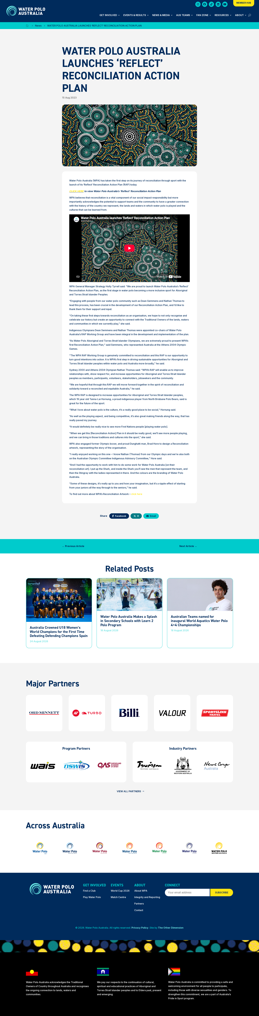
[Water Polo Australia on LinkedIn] (218, 5)
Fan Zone (202, 15)
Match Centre (118, 897)
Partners (139, 903)
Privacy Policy (139, 927)
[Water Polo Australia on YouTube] (225, 5)
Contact (138, 910)
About (239, 15)
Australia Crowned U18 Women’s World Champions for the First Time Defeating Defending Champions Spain (59, 631)
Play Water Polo (92, 897)
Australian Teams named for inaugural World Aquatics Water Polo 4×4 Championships (199, 620)
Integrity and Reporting (147, 897)
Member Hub (243, 3)
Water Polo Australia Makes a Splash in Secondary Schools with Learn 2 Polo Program (128, 620)
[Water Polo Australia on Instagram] (198, 5)
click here (136, 494)
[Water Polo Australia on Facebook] (204, 5)
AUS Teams (183, 15)
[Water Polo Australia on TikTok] (211, 5)
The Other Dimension (170, 927)
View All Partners (129, 791)
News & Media (161, 15)
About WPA (140, 890)
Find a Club (89, 890)
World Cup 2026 (120, 890)
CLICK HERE (76, 191)
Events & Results (134, 15)
